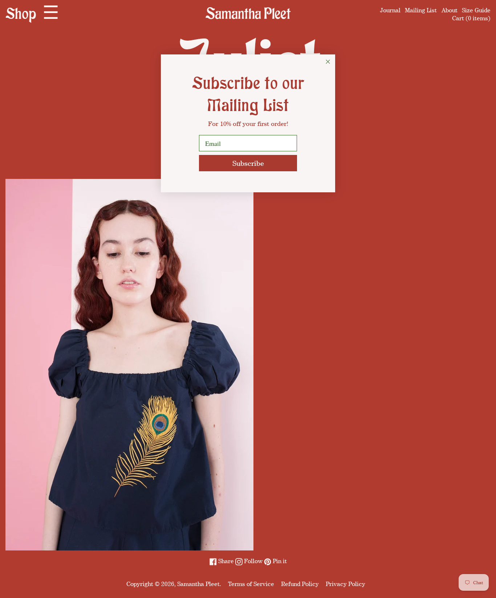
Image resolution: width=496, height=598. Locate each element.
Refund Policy (300, 583)
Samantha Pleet (198, 583)
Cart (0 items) (471, 18)
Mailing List (421, 10)
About (450, 10)
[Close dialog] (328, 61)
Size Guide (476, 10)
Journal (390, 10)
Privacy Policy (345, 583)
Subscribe (248, 163)
